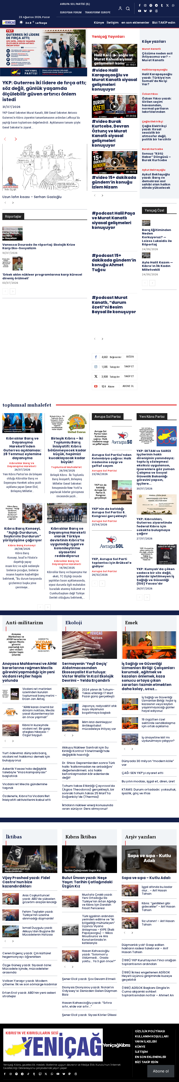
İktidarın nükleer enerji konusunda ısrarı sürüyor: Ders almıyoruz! (87, 807)
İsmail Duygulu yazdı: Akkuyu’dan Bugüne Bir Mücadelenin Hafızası (38, 931)
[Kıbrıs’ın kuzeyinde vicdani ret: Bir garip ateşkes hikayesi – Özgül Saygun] (10, 730)
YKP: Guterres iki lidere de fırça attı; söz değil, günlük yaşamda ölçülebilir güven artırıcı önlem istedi (44, 91)
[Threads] (156, 11)
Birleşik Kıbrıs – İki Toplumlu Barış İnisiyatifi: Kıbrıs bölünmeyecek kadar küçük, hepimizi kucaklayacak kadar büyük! (67, 450)
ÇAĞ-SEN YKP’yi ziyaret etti (142, 773)
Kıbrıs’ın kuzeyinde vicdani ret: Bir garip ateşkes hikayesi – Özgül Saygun (36, 730)
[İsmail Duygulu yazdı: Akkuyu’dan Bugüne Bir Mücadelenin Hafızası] (10, 931)
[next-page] (16, 139)
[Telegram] (156, 5)
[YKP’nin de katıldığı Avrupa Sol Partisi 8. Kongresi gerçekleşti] (112, 492)
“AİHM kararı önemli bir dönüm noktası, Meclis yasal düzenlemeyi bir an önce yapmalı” (38, 712)
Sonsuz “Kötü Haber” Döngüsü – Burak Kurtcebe (156, 157)
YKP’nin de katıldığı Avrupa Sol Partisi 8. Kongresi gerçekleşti (109, 512)
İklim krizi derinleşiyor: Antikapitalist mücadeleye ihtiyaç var (99, 725)
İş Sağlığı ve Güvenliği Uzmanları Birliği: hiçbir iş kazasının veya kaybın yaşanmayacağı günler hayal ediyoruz (159, 704)
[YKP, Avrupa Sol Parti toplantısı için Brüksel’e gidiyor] (112, 542)
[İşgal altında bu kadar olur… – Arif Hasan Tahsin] (130, 890)
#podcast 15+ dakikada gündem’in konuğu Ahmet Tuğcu (114, 263)
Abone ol (161, 1071)
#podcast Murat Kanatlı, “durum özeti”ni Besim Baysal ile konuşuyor (114, 305)
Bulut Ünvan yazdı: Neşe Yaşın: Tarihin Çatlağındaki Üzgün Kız (87, 882)
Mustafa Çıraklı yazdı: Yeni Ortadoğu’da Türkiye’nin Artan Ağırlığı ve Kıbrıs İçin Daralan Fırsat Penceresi (99, 901)
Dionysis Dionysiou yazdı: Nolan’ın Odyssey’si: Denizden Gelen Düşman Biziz (89, 991)
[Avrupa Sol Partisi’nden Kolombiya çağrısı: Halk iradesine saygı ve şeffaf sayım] (112, 438)
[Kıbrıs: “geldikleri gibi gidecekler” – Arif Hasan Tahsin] (130, 907)
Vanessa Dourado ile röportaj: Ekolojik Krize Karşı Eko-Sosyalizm (38, 246)
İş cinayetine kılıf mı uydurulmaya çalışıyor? (158, 739)
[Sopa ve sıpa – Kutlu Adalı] (149, 859)
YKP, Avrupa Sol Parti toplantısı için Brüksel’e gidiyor (111, 562)
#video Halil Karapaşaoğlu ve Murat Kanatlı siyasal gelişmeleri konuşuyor (114, 79)
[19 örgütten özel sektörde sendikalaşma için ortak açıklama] (130, 723)
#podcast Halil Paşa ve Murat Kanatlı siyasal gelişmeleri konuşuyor (113, 220)
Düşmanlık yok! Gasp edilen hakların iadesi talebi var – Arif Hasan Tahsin (145, 948)
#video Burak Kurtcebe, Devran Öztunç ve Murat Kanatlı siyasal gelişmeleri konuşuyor (110, 133)
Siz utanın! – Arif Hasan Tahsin (158, 922)
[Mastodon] (151, 11)
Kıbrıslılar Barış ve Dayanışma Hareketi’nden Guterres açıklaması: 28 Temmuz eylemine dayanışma (22, 448)
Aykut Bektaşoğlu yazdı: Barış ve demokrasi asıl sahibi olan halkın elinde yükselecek (156, 181)
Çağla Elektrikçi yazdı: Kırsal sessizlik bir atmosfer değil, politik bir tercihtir (156, 133)
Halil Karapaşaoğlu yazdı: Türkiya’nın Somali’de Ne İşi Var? (157, 79)
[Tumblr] (162, 5)
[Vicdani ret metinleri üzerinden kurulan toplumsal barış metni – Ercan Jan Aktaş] (10, 694)
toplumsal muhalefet (66, 467)
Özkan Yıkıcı (150, 94)
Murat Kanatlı (151, 49)
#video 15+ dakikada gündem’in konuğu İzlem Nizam (114, 182)
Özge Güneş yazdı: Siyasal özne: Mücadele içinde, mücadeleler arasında (27, 969)
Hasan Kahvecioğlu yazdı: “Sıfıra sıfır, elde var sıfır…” (87, 1004)
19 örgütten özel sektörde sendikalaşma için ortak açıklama (158, 722)
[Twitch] (40, 1074)
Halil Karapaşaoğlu (154, 70)
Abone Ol (128, 386)
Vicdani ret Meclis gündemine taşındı (24, 786)
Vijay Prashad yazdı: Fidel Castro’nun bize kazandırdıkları (26, 882)
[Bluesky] (145, 11)
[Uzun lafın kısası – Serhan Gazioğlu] (44, 167)
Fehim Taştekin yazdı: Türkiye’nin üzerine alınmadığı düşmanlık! (38, 915)
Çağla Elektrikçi (152, 122)
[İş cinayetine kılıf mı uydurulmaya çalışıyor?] (130, 739)
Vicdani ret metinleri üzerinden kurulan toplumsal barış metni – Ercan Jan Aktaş (39, 694)
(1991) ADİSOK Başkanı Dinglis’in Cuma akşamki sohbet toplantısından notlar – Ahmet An (148, 991)
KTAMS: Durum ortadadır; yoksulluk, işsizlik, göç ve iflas (149, 791)
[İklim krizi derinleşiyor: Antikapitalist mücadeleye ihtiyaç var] (70, 725)
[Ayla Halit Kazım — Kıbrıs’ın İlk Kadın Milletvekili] (146, 255)
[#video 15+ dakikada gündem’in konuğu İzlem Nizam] (114, 162)
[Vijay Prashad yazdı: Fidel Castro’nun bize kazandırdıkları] (29, 859)
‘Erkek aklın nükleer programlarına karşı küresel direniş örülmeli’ (42, 276)
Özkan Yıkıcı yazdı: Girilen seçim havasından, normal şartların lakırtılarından (157, 105)
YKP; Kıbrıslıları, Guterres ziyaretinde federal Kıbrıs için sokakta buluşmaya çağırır (154, 526)
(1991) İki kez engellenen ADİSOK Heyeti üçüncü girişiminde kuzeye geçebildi (147, 976)
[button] (128, 8)
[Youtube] (139, 11)
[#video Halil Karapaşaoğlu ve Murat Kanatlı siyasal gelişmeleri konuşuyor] (114, 55)
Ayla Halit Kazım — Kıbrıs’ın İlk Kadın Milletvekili (157, 266)
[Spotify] (151, 5)
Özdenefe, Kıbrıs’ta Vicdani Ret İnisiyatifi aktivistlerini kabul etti (26, 798)
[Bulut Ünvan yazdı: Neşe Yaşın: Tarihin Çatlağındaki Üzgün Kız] (89, 859)
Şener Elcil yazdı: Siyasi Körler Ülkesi (89, 1015)
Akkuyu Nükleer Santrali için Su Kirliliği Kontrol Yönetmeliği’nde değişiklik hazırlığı (86, 751)
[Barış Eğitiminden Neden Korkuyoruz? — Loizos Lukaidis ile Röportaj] (146, 223)
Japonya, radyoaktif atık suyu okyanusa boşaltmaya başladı (99, 709)
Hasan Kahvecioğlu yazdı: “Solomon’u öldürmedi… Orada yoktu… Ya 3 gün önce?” (99, 956)
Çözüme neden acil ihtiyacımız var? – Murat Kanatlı (157, 56)
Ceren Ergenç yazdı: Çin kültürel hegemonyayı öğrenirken (26, 955)
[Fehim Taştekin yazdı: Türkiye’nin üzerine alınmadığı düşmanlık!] (10, 915)
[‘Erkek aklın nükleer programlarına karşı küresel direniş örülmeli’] (12, 263)
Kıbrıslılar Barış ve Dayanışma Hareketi (21, 465)
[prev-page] (5, 139)
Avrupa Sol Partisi (104, 470)
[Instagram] (145, 5)
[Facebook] (139, 5)
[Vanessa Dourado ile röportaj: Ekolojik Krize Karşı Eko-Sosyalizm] (12, 233)
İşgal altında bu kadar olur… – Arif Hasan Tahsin (157, 890)
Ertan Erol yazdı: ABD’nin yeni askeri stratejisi (29, 994)
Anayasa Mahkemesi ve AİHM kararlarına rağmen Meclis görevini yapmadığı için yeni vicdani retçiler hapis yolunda (29, 672)
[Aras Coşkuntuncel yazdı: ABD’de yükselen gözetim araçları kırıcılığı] (10, 899)
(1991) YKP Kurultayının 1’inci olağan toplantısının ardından (149, 962)
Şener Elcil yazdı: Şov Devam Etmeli (88, 979)
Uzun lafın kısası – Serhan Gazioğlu (32, 197)
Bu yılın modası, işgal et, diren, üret (148, 781)
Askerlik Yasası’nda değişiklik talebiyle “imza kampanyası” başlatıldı (24, 772)
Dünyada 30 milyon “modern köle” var (148, 763)
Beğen (130, 356)
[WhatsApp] (173, 5)
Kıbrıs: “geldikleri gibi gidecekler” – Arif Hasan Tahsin (158, 906)
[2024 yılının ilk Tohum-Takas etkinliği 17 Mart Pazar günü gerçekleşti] (70, 693)
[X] (167, 5)
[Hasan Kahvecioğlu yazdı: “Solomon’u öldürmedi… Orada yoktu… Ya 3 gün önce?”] (70, 956)
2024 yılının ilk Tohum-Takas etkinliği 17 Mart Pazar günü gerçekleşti (98, 693)
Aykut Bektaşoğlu (153, 170)
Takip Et (129, 366)
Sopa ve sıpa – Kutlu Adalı (146, 877)
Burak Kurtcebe (152, 149)
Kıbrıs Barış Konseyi (21, 545)
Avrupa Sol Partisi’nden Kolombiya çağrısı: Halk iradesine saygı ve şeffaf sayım (111, 460)
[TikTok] (28, 1074)
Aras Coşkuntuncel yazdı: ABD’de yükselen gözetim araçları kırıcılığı (39, 898)
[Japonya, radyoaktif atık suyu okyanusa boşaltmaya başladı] (70, 709)
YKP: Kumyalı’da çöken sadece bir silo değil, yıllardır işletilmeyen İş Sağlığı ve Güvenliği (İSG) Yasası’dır (156, 576)
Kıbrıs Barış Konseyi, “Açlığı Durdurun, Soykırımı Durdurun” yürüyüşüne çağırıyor (22, 534)
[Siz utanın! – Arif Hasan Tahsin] (130, 923)
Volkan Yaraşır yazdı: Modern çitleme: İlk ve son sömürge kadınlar (29, 983)
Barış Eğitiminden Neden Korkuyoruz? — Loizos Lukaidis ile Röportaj (157, 237)
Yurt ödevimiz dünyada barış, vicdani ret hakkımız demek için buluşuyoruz (26, 757)
